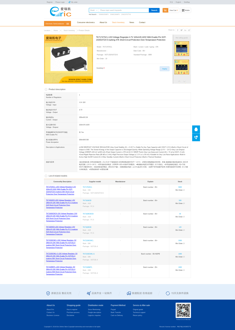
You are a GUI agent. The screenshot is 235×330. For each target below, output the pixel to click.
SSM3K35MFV (104, 14)
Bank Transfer (116, 312)
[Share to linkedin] (185, 30)
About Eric (50, 309)
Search (154, 10)
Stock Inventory (118, 22)
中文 (171, 2)
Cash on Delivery (117, 315)
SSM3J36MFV (115, 14)
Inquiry (164, 69)
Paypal (113, 309)
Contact (142, 22)
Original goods (138, 309)
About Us (103, 22)
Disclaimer (70, 315)
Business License (53, 315)
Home (56, 30)
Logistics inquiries (94, 315)
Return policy (137, 315)
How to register (72, 309)
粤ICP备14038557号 (184, 327)
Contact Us (51, 312)
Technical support (139, 312)
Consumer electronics (86, 22)
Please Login (60, 2)
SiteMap (187, 2)
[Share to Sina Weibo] (189, 30)
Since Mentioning (94, 309)
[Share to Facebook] (178, 30)
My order (74, 2)
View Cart (174, 10)
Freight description (94, 312)
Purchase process (73, 312)
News (131, 22)
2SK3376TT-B (126, 14)
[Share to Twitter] (181, 30)
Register (50, 2)
